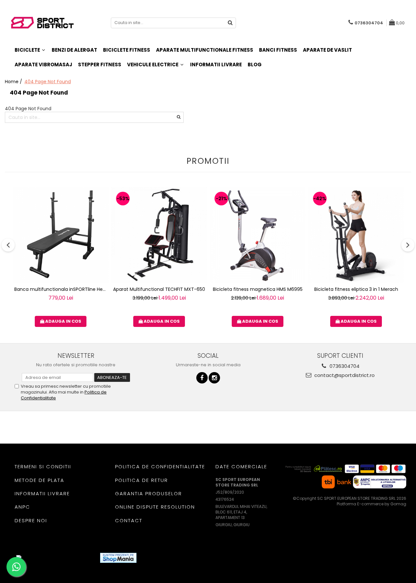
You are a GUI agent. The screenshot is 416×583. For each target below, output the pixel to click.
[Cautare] (230, 23)
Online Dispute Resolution (155, 506)
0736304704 (343, 366)
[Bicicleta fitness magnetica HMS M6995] (258, 235)
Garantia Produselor (148, 493)
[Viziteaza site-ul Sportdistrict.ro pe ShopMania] (118, 558)
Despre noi (31, 520)
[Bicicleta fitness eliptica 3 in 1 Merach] (356, 235)
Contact (128, 520)
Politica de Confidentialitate (160, 466)
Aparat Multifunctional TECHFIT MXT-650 (159, 289)
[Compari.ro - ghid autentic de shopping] (165, 558)
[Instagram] (214, 377)
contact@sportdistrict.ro (344, 375)
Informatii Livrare (216, 64)
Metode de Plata (39, 480)
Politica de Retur (141, 480)
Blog (255, 64)
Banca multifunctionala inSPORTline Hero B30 (61, 289)
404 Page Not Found (47, 81)
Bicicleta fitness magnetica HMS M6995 (258, 289)
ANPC (22, 506)
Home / (14, 81)
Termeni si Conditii (43, 466)
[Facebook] (202, 377)
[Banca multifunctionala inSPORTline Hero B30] (61, 235)
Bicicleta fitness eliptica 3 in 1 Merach (356, 289)
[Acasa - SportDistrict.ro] (42, 23)
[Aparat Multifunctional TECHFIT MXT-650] (159, 235)
